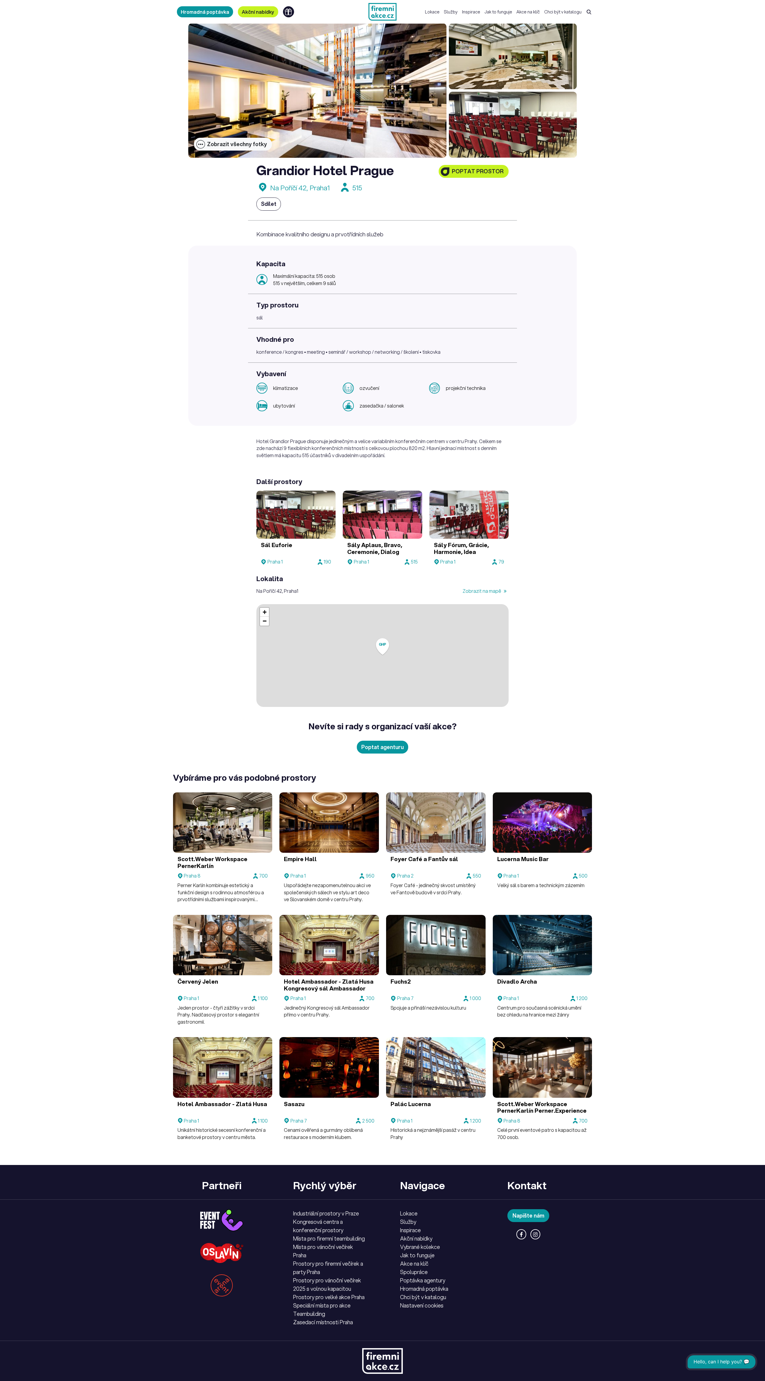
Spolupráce (414, 1272)
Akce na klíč (528, 12)
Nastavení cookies (421, 1305)
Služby (451, 12)
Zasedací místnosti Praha (323, 1322)
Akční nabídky (258, 11)
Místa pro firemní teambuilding (329, 1238)
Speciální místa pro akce (322, 1305)
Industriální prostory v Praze (326, 1213)
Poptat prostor (478, 171)
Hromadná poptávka (205, 11)
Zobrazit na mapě (482, 590)
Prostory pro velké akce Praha (329, 1297)
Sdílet (268, 204)
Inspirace (471, 12)
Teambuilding (309, 1314)
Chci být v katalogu (563, 12)
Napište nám (528, 1215)
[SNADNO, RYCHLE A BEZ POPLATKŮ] (382, 12)
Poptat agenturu (382, 747)
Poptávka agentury (422, 1280)
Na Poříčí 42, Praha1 (300, 188)
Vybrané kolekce (420, 1247)
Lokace (432, 12)
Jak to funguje (498, 12)
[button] (382, 647)
